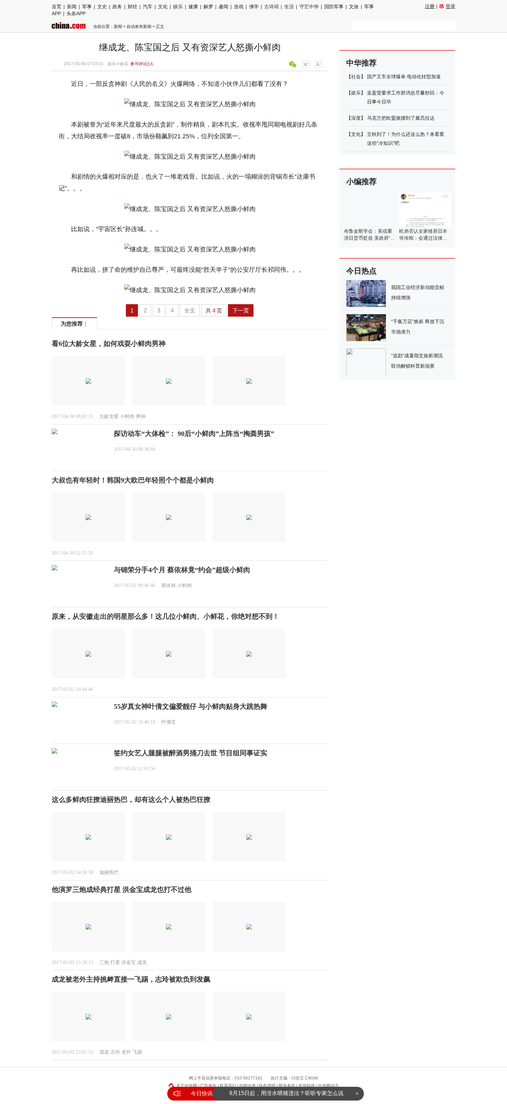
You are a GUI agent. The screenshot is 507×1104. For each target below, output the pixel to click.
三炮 (104, 962)
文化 (163, 6)
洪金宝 (128, 962)
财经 (132, 6)
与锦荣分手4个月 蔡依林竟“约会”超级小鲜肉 (182, 570)
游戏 (238, 6)
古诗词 (271, 6)
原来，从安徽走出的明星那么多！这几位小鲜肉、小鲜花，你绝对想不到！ (165, 616)
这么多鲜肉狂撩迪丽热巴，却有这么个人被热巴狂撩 (131, 799)
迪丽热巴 (109, 872)
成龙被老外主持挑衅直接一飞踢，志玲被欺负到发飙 (131, 979)
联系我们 (228, 1085)
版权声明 (267, 1085)
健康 (193, 6)
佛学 (254, 6)
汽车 (147, 6)
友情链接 (306, 1085)
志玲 (115, 1052)
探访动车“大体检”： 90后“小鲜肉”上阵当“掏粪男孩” (194, 433)
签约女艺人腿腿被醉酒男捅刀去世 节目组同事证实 (190, 753)
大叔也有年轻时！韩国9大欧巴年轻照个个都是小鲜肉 (133, 480)
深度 (356, 118)
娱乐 (178, 6)
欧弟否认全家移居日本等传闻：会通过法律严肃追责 (423, 238)
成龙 (142, 962)
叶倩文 (168, 722)
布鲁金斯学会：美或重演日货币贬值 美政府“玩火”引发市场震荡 (369, 238)
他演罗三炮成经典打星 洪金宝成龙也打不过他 (121, 889)
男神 (141, 416)
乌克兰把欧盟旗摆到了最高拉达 (401, 118)
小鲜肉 (127, 416)
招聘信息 (247, 1085)
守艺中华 (309, 6)
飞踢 (137, 1052)
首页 (56, 6)
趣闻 (223, 6)
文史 (102, 6)
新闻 (72, 6)
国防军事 (334, 6)
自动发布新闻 (139, 26)
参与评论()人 (142, 63)
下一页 (240, 311)
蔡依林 (168, 585)
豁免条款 (287, 1085)
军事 (87, 6)
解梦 (208, 6)
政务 (117, 6)
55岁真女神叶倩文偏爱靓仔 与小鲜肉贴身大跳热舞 (190, 706)
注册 (430, 6)
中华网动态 (328, 1085)
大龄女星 (109, 416)
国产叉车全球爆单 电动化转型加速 (404, 76)
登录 (450, 6)
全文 (189, 311)
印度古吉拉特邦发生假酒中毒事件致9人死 (286, 1093)
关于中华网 (186, 1085)
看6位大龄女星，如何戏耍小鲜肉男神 (109, 343)
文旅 (354, 6)
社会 (356, 76)
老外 (126, 1052)
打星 (115, 962)
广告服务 (208, 1085)
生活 (289, 6)
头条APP (76, 13)
